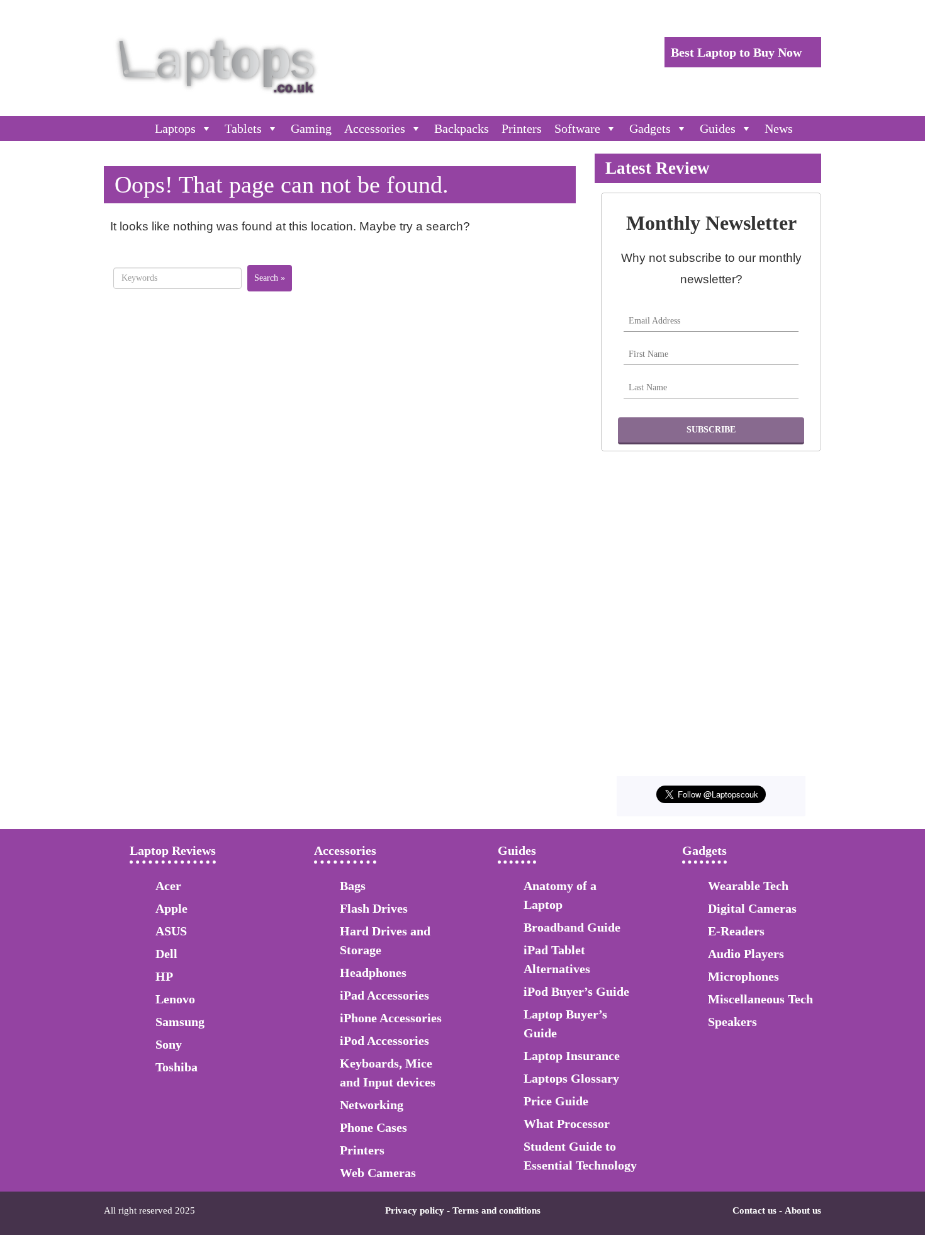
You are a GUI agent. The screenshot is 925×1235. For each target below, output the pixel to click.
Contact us (754, 1210)
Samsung (180, 1022)
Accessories (374, 128)
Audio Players (746, 954)
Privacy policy (414, 1210)
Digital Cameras (752, 908)
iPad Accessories (384, 995)
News (779, 128)
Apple (171, 908)
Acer (168, 886)
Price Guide (556, 1101)
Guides (718, 128)
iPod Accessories (384, 1040)
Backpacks (461, 128)
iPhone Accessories (391, 1018)
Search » (269, 278)
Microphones (743, 976)
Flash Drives (374, 908)
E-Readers (736, 931)
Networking (371, 1105)
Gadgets (650, 128)
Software (577, 128)
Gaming (311, 128)
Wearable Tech (748, 886)
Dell (166, 954)
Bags (353, 886)
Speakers (732, 1022)
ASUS (171, 931)
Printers (522, 128)
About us (803, 1210)
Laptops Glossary (571, 1078)
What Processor (567, 1124)
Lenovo (175, 999)
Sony (168, 1044)
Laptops (175, 128)
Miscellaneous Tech (760, 999)
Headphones (373, 972)
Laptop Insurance (572, 1056)
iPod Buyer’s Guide (576, 991)
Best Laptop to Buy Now (738, 52)
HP (164, 976)
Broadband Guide (572, 927)
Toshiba (176, 1067)
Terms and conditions (496, 1210)
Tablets (243, 128)
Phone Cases (373, 1127)
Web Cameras (378, 1173)
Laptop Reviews (173, 850)
